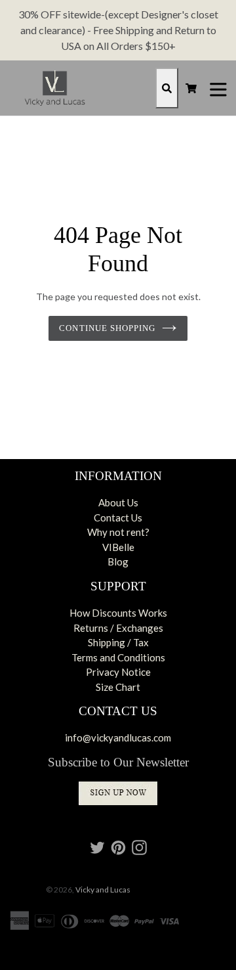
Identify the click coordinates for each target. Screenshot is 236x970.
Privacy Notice (118, 672)
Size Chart (118, 687)
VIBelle (118, 547)
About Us (118, 502)
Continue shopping (107, 328)
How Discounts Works (118, 613)
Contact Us (118, 517)
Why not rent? (118, 532)
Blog (118, 561)
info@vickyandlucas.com (118, 737)
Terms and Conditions (118, 657)
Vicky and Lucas (102, 889)
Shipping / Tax (118, 642)
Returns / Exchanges (118, 628)
